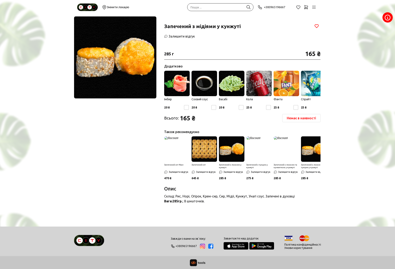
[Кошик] (306, 7)
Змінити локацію (118, 7)
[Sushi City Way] (87, 7)
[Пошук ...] (248, 7)
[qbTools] (197, 262)
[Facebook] (210, 246)
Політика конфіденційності (302, 244)
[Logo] (89, 242)
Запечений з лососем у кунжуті (230, 166)
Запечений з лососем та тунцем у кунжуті (312, 166)
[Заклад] (387, 17)
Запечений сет (199, 165)
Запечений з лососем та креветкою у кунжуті (285, 166)
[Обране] (298, 7)
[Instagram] (202, 246)
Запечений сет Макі (174, 165)
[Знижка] (177, 149)
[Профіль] (313, 7)
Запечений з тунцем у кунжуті (257, 166)
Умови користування (298, 248)
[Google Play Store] (261, 246)
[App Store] (236, 246)
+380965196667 (274, 7)
